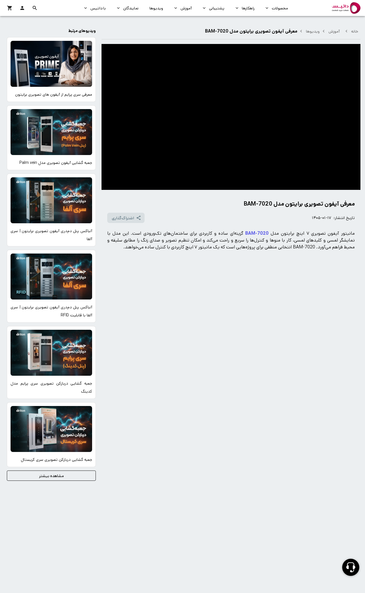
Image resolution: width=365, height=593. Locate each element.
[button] (35, 8)
